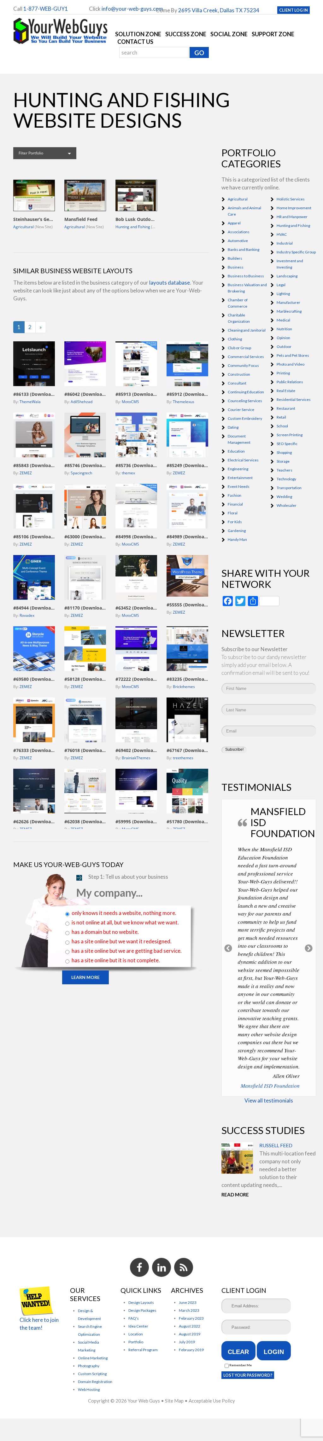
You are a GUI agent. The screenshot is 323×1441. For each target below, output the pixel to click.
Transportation (289, 487)
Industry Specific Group (296, 252)
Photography (88, 1365)
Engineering (238, 468)
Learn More (85, 977)
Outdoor (284, 346)
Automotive (238, 240)
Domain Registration (95, 1381)
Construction (239, 374)
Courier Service (241, 409)
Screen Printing (289, 434)
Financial (235, 504)
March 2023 (189, 1310)
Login (274, 1351)
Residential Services (294, 399)
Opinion (283, 337)
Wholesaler (287, 505)
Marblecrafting (289, 311)
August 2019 (189, 1334)
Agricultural (23, 226)
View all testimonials (268, 1100)
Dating (233, 427)
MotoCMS (130, 401)
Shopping (284, 452)
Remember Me (240, 1365)
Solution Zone (138, 34)
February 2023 (191, 1318)
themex (128, 473)
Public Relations (290, 381)
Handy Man (237, 539)
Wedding (284, 496)
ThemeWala (30, 401)
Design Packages (142, 1310)
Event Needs (239, 486)
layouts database (169, 282)
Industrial (285, 243)
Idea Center (138, 1326)
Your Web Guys (144, 1400)
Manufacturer (288, 302)
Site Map (174, 1400)
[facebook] (139, 1267)
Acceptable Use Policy (212, 1400)
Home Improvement (294, 207)
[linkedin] (161, 1267)
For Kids (235, 521)
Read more (235, 1194)
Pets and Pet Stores (293, 355)
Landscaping (287, 276)
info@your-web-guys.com (132, 8)
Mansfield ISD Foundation (270, 1085)
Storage (283, 461)
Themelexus (183, 401)
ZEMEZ (26, 473)
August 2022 (189, 1326)
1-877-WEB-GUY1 (45, 8)
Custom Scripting (92, 1373)
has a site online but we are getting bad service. (127, 950)
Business (236, 267)
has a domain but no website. (105, 932)
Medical (283, 320)
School (282, 426)
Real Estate (286, 390)
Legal (281, 284)
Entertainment (240, 477)
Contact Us (135, 41)
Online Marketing (93, 1358)
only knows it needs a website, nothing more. (124, 913)
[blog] (183, 1267)
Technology (286, 479)
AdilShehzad (81, 401)
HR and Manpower (292, 216)
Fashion (234, 495)
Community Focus (243, 365)
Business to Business (246, 276)
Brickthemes (184, 686)
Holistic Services (291, 199)
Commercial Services (246, 356)
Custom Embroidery (245, 418)
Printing (283, 373)
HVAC (282, 234)
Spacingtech (81, 473)
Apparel (234, 223)
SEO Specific (287, 443)
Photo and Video (290, 364)
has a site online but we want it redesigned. (122, 941)
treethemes (183, 758)
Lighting (283, 293)
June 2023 (188, 1302)
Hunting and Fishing (132, 226)
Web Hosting (89, 1389)
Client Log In (293, 10)
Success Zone (185, 34)
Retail (281, 417)
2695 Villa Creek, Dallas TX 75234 (218, 10)
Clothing (235, 339)
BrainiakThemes (136, 758)
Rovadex (27, 615)
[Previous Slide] (228, 947)
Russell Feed (275, 1145)
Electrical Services (243, 460)
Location (135, 1334)
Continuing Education (246, 392)
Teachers (284, 470)
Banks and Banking (243, 249)
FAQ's (133, 1318)
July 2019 (187, 1342)
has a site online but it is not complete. (116, 960)
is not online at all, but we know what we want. (125, 922)
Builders (235, 258)
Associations (239, 231)
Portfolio (135, 1342)
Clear (238, 1351)
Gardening (237, 530)
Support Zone (273, 34)
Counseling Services (245, 400)
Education (236, 451)
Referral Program (143, 1349)
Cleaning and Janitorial (247, 330)
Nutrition (284, 329)
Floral (233, 513)
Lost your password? (247, 1375)
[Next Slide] (309, 947)
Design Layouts (141, 1302)
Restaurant (286, 408)
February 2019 (191, 1349)
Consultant (237, 383)
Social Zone (229, 34)
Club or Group (239, 347)
